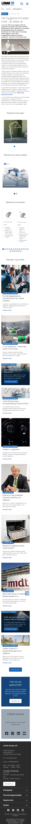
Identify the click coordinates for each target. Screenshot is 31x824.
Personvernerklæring (12, 821)
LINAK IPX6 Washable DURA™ (12, 93)
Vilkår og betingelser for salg (15, 823)
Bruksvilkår (21, 820)
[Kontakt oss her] (27, 593)
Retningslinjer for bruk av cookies (15, 819)
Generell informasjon (11, 820)
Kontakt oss (15, 701)
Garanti (22, 821)
